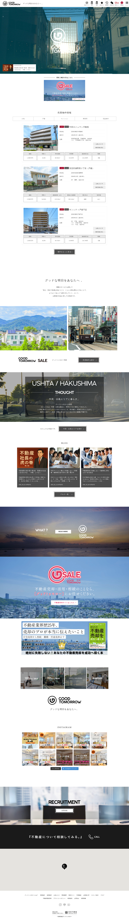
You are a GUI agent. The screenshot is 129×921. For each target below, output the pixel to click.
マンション (64, 118)
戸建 (43, 118)
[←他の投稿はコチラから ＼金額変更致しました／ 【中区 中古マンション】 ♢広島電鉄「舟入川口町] (99, 740)
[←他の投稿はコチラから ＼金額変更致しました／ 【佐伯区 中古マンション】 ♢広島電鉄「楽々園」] (30, 757)
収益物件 (106, 118)
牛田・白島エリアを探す (72, 429)
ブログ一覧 (64, 494)
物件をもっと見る (64, 252)
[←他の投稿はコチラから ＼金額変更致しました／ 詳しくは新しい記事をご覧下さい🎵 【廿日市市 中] (99, 757)
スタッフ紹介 (95, 895)
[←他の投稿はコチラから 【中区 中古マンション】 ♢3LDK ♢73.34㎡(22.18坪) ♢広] (30, 740)
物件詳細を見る (99, 147)
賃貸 (97, 5)
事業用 (85, 118)
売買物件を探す (89, 360)
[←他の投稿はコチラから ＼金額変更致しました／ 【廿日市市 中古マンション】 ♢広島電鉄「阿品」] (64, 740)
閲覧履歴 (107, 5)
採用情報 (64, 810)
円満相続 (122, 5)
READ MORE (63, 531)
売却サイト (117, 5)
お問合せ (76, 898)
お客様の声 (112, 5)
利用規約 (70, 898)
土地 (23, 118)
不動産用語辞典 (47, 898)
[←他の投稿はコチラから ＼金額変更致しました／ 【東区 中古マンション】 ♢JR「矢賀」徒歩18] (82, 740)
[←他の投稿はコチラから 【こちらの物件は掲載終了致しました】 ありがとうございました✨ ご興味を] (64, 757)
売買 (92, 5)
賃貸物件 (49, 895)
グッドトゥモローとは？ (31, 895)
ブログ (102, 895)
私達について (86, 5)
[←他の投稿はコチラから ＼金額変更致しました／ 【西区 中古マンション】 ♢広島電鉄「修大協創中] (47, 757)
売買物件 (42, 895)
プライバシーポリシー (59, 898)
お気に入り (102, 5)
